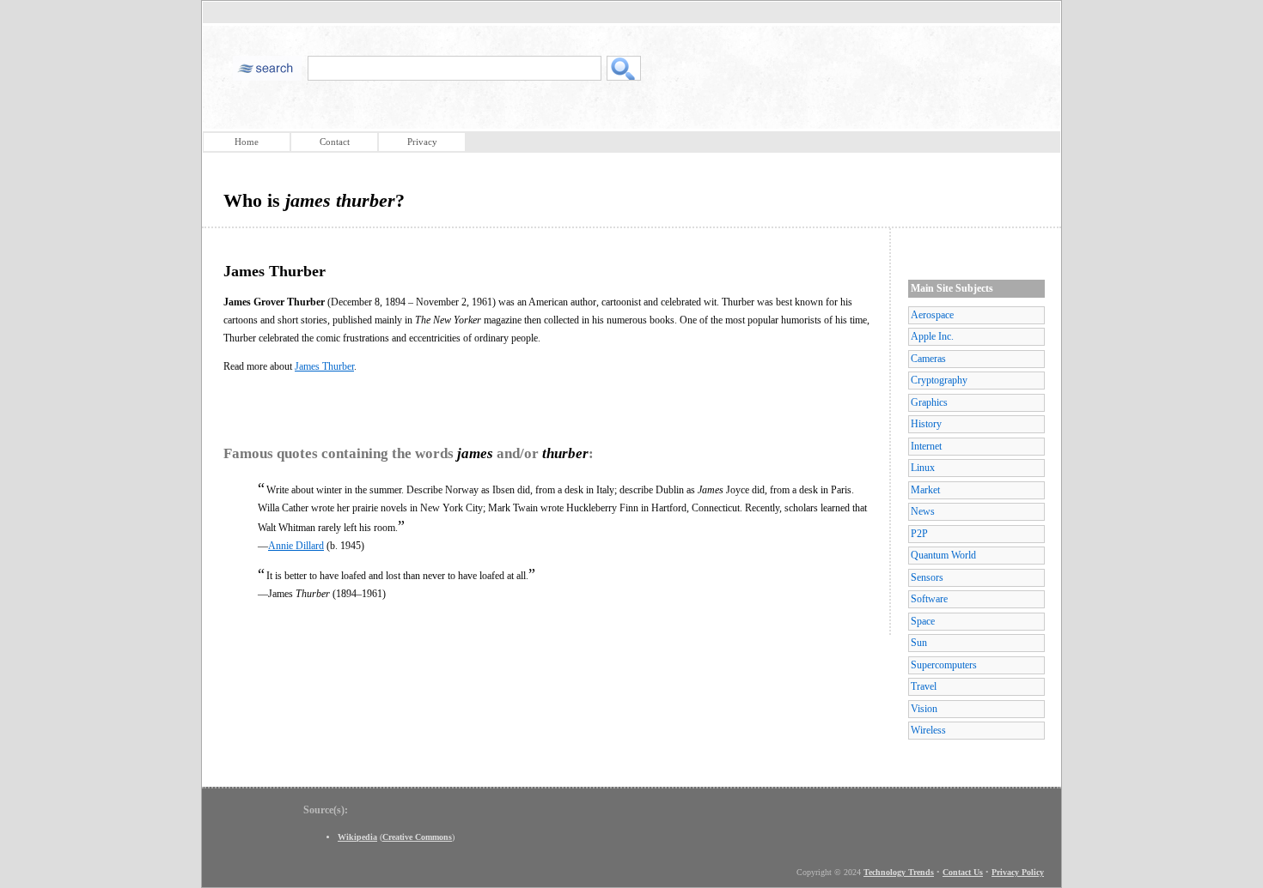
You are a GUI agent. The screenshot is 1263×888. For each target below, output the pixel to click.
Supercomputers (944, 665)
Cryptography (939, 380)
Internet (926, 446)
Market (925, 490)
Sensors (927, 577)
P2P (919, 534)
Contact (335, 141)
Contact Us (963, 872)
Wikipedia (357, 837)
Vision (924, 709)
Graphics (929, 402)
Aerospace (932, 315)
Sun (919, 643)
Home (247, 141)
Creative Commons (417, 837)
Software (929, 599)
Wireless (928, 730)
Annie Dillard (296, 546)
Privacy (422, 141)
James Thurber (324, 366)
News (923, 511)
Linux (923, 468)
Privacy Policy (1017, 872)
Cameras (928, 359)
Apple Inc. (932, 336)
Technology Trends (898, 872)
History (926, 424)
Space (923, 621)
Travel (924, 686)
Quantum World (943, 555)
